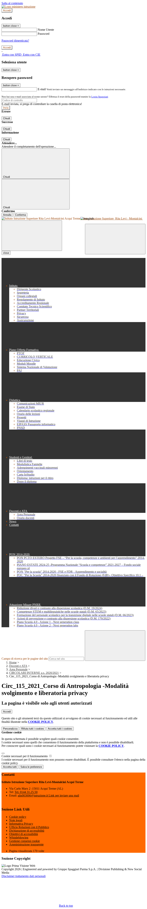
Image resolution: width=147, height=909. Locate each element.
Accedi (7, 10)
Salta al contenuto (12, 3)
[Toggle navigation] (32, 235)
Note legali (15, 820)
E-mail (42, 89)
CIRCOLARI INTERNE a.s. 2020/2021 (34, 672)
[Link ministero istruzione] (18, 6)
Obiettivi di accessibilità (23, 834)
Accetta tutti (60, 728)
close (6, 252)
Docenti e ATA (18, 666)
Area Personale (18, 669)
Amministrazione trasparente (26, 844)
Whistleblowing (18, 837)
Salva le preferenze (31, 766)
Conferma (20, 214)
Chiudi (6, 118)
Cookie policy (17, 816)
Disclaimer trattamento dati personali (24, 876)
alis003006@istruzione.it (48, 795)
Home (13, 662)
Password (43, 33)
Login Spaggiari (99, 96)
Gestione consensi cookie (24, 841)
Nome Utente (46, 29)
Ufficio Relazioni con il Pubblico (29, 827)
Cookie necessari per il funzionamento (25, 756)
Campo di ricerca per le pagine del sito (25, 658)
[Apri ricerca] (115, 239)
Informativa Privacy (21, 823)
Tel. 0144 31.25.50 (26, 792)
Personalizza (10, 728)
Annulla (7, 214)
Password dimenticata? (15, 40)
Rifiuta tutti (32, 728)
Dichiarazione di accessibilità (26, 830)
